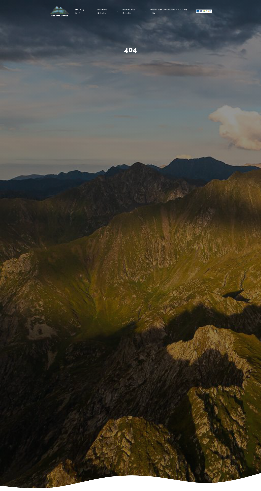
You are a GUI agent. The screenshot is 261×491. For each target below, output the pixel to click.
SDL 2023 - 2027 (80, 11)
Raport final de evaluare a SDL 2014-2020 (169, 11)
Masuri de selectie (102, 11)
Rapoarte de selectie (128, 11)
